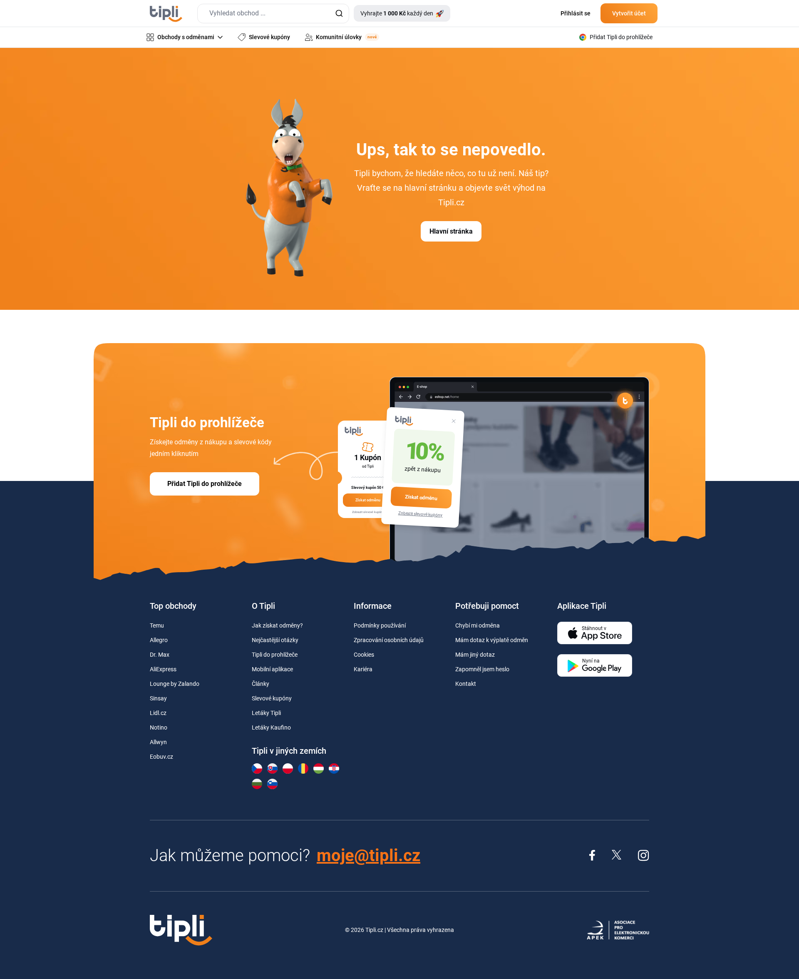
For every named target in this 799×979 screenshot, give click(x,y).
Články (260, 683)
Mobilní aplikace (272, 669)
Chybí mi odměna (477, 625)
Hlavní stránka (451, 231)
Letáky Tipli (266, 713)
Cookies (364, 654)
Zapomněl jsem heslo (482, 669)
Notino (158, 727)
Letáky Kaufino (271, 727)
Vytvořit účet (629, 13)
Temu (157, 625)
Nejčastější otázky (275, 640)
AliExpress (163, 669)
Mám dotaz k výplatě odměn (491, 640)
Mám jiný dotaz (475, 654)
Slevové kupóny (272, 698)
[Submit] (338, 13)
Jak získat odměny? (277, 625)
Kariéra (363, 669)
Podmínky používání (380, 625)
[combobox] (273, 13)
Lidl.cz (158, 713)
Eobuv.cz (161, 756)
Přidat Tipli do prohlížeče (204, 484)
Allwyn (158, 742)
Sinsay (158, 698)
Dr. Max (159, 654)
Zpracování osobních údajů (389, 640)
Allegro (159, 640)
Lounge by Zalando (174, 683)
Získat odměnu (421, 497)
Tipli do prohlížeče (275, 654)
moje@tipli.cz (368, 855)
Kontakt (465, 683)
